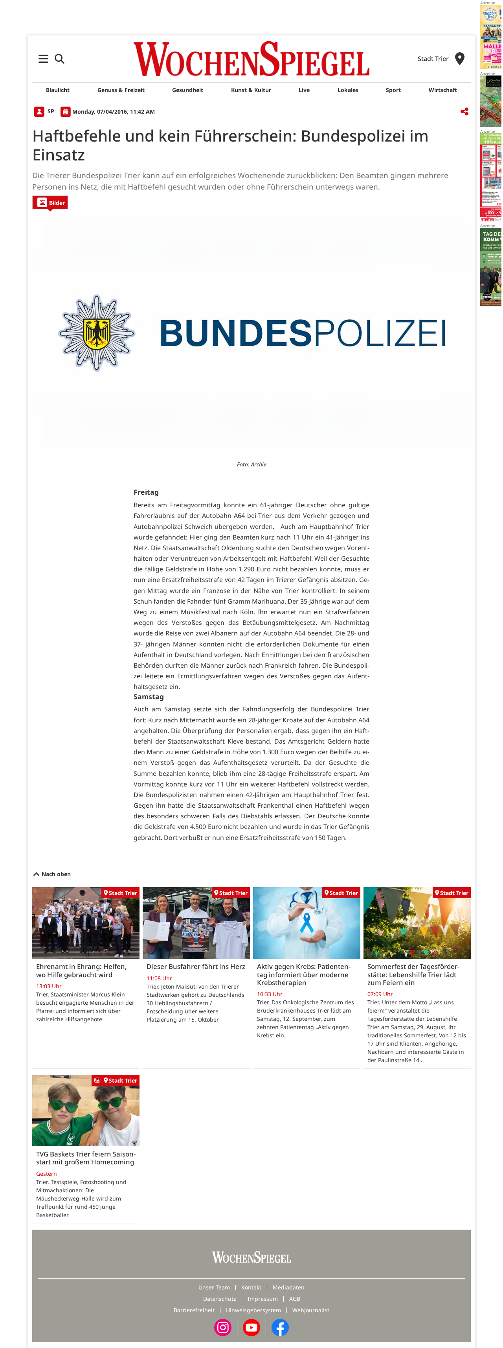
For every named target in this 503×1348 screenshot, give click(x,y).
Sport (393, 90)
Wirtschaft (443, 90)
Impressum (263, 1298)
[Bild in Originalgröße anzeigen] (251, 332)
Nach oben (55, 874)
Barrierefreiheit (194, 1310)
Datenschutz (219, 1298)
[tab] (50, 202)
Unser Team (214, 1287)
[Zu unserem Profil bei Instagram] (222, 1327)
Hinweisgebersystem (253, 1310)
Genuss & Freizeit (121, 90)
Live (304, 90)
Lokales (348, 90)
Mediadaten (289, 1287)
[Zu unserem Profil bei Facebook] (280, 1327)
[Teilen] (464, 112)
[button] (43, 59)
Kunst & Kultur (251, 90)
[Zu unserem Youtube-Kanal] (251, 1327)
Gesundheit (187, 90)
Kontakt (251, 1287)
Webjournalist (310, 1310)
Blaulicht (58, 90)
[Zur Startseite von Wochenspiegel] (251, 58)
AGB (294, 1298)
